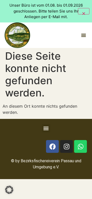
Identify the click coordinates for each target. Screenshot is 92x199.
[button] (83, 35)
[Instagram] (66, 146)
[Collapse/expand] (83, 11)
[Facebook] (52, 146)
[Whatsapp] (80, 146)
